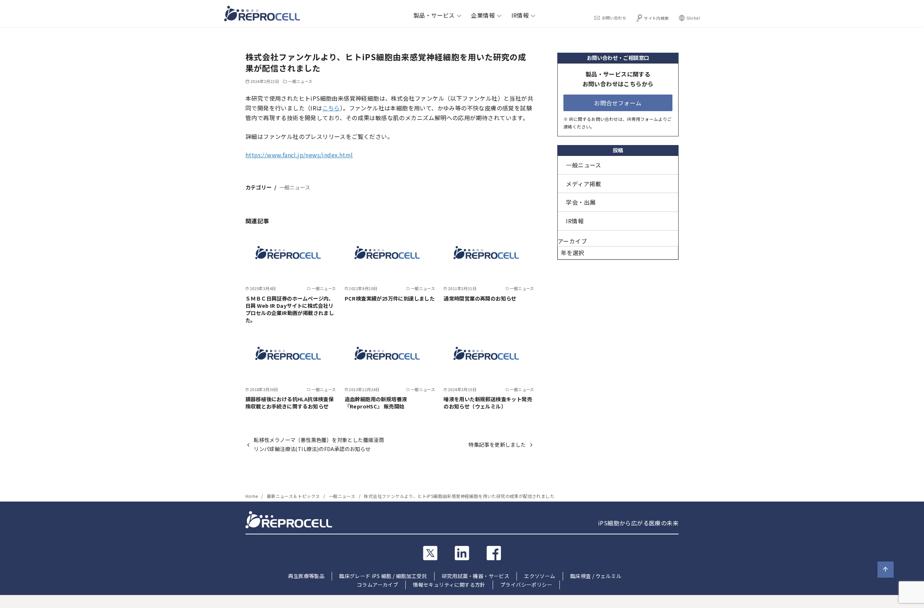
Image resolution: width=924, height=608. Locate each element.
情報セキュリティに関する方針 (449, 584)
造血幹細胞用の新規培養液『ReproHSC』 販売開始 (376, 402)
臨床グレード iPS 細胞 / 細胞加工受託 (383, 575)
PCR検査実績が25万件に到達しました (390, 298)
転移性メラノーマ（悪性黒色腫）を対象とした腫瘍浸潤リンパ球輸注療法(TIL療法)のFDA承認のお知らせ (319, 444)
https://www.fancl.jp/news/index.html (299, 154)
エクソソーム (539, 575)
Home (252, 496)
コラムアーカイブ (377, 584)
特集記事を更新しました (497, 444)
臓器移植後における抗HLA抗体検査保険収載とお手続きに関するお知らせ (289, 402)
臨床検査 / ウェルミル (596, 575)
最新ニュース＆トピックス (294, 496)
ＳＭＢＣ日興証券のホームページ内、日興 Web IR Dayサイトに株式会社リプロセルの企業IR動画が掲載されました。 (289, 309)
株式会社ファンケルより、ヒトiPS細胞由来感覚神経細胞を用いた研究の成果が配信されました (459, 496)
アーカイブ (572, 241)
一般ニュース (300, 81)
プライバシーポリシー (526, 584)
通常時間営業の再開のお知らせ (480, 298)
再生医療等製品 (306, 575)
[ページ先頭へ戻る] (885, 569)
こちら (331, 108)
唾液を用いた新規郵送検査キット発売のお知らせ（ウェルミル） (488, 402)
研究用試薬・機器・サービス (475, 575)
